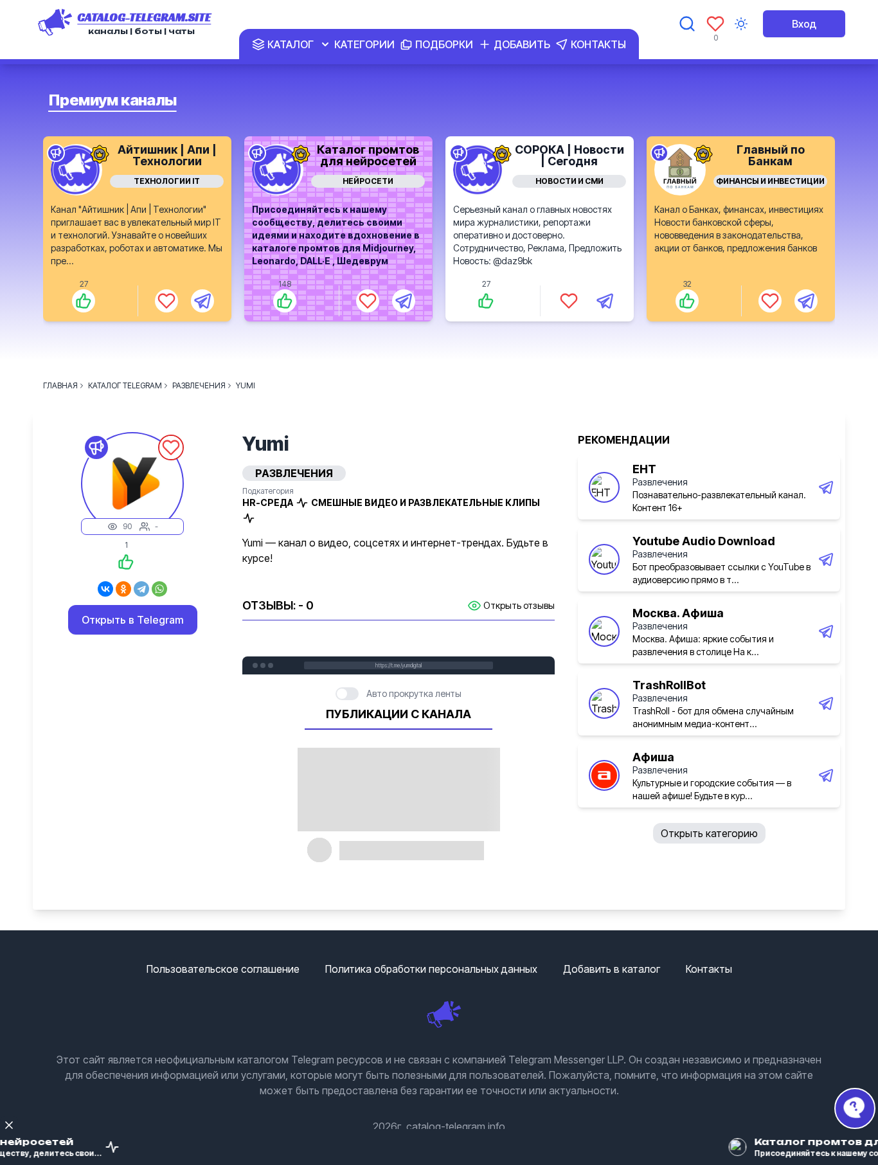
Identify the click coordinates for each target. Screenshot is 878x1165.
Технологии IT (167, 181)
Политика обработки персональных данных (431, 968)
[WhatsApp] (159, 589)
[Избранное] (715, 24)
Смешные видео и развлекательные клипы (425, 502)
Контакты (709, 968)
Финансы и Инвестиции (770, 181)
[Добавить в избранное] (166, 300)
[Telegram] (141, 589)
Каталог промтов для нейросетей (368, 155)
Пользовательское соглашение (223, 968)
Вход (804, 23)
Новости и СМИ (569, 181)
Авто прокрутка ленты (413, 693)
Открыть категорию (709, 833)
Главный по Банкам (771, 155)
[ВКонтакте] (105, 589)
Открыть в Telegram (133, 619)
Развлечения (660, 481)
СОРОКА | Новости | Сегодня (569, 155)
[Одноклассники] (123, 589)
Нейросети (368, 181)
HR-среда (267, 502)
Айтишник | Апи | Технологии (167, 155)
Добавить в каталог (611, 968)
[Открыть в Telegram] (202, 300)
